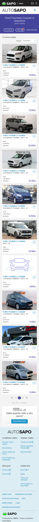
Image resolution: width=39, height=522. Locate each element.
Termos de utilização (24, 479)
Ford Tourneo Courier (15, 66)
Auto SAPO (25, 470)
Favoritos (8, 30)
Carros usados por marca (8, 453)
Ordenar (18, 41)
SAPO (9, 514)
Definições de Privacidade (11, 507)
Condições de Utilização (23, 494)
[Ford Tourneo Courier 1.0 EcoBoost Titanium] (19, 124)
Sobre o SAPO (7, 494)
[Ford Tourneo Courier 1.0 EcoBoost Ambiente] (19, 53)
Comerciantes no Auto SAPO (27, 485)
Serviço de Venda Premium (27, 447)
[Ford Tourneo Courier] (19, 229)
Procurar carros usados (7, 443)
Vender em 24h (26, 442)
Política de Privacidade (10, 498)
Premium (5, 474)
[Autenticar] (32, 4)
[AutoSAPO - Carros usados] (14, 10)
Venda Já (5, 470)
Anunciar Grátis (26, 452)
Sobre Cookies (7, 503)
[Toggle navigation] (34, 10)
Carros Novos (7, 448)
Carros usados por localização (8, 459)
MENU (21, 3)
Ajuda (23, 474)
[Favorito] (34, 66)
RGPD (23, 498)
